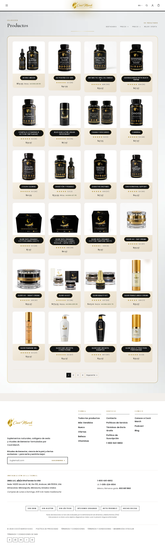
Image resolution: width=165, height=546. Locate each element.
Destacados (111, 27)
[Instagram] (15, 540)
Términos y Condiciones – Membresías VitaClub (111, 529)
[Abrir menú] (6, 5)
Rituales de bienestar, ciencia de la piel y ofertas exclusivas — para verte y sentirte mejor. (30, 452)
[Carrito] (158, 5)
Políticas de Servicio (117, 422)
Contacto (111, 418)
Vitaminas (83, 441)
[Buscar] (147, 5)
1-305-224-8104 (108, 484)
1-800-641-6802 (114, 443)
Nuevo (81, 427)
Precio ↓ (136, 27)
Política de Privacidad (47, 529)
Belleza (82, 436)
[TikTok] (26, 540)
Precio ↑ (124, 27)
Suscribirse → (58, 460)
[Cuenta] (153, 5)
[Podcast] (32, 540)
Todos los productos (89, 418)
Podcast (139, 426)
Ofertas (82, 431)
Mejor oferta (150, 27)
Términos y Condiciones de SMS (22, 534)
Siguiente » (91, 375)
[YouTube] (21, 540)
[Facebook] (9, 540)
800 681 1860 (125, 488)
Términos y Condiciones (73, 529)
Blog (137, 430)
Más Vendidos (85, 422)
